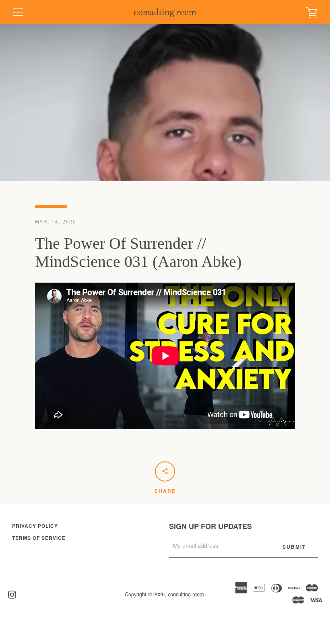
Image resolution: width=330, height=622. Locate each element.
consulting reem (165, 12)
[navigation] (18, 12)
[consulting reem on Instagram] (12, 593)
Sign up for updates (210, 526)
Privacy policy (35, 525)
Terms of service (39, 537)
